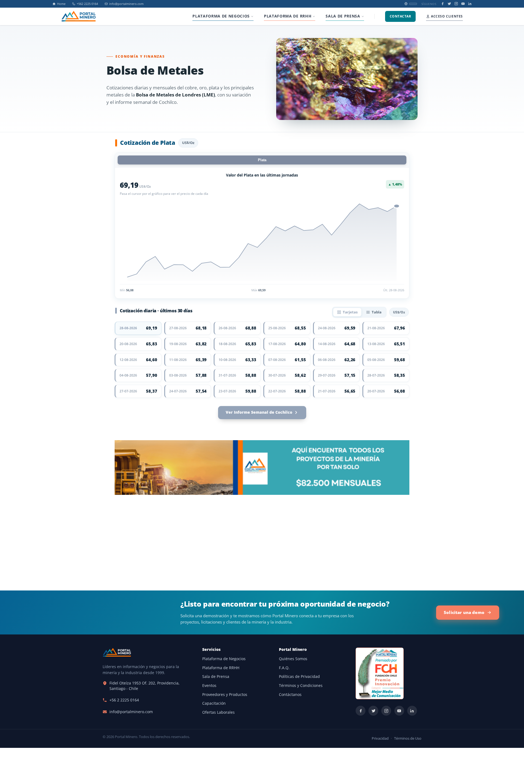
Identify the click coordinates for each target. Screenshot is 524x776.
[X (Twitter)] (449, 3)
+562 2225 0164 (87, 3)
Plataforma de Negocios (224, 658)
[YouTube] (463, 3)
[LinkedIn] (470, 3)
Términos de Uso (407, 738)
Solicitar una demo (464, 612)
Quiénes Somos (293, 658)
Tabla (377, 312)
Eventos (209, 685)
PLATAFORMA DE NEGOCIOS (221, 16)
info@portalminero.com (126, 3)
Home (61, 3)
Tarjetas (350, 312)
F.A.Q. (284, 667)
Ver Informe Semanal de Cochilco (259, 412)
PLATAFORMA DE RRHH (287, 16)
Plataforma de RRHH (220, 667)
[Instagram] (456, 3)
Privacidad (380, 738)
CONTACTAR (400, 16)
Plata (262, 160)
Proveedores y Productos (224, 694)
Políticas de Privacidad (299, 676)
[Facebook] (442, 3)
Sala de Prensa (215, 676)
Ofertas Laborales (218, 712)
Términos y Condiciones (301, 685)
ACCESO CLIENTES (447, 16)
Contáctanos (290, 694)
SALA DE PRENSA (343, 16)
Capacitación (214, 703)
